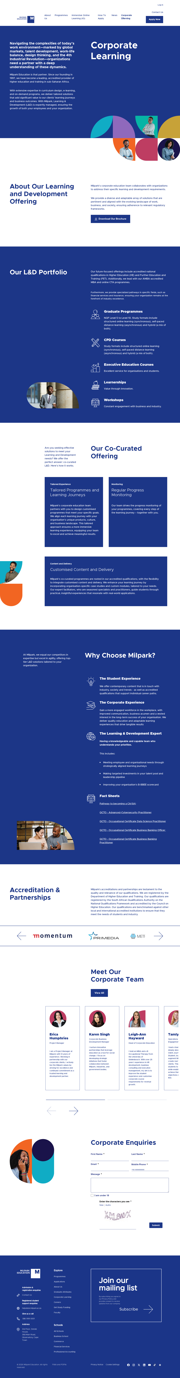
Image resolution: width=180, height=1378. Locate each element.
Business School (61, 1336)
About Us (47, 17)
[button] (21, 936)
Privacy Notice (97, 1365)
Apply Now (154, 19)
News (114, 15)
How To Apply (102, 17)
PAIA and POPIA (59, 1365)
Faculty (57, 1313)
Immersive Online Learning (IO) (81, 17)
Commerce (59, 1341)
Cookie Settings (113, 1365)
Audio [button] (108, 1205)
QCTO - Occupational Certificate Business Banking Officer (133, 830)
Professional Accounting (64, 1352)
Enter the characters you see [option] (114, 1201)
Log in (160, 5)
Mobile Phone (138, 1164)
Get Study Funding (62, 1307)
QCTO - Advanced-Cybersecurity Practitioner (126, 812)
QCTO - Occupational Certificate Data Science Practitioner (133, 821)
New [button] (101, 1205)
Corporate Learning (126, 17)
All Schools (59, 1331)
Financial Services (62, 1347)
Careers (57, 1302)
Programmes (61, 15)
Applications (59, 1282)
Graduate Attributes (62, 1292)
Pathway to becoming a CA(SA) (118, 804)
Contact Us (157, 12)
